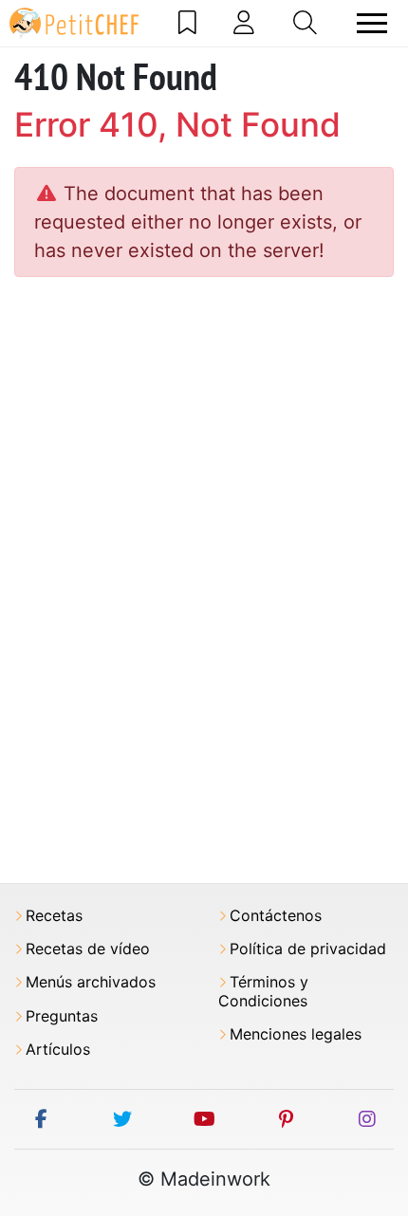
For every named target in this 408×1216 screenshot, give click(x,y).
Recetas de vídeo (88, 949)
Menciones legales (296, 1034)
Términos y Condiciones (263, 991)
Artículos (58, 1050)
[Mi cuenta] (244, 23)
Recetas (54, 916)
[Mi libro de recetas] (187, 23)
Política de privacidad (308, 949)
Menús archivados (91, 982)
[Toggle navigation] (372, 23)
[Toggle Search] (305, 23)
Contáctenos (276, 916)
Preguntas (62, 1016)
